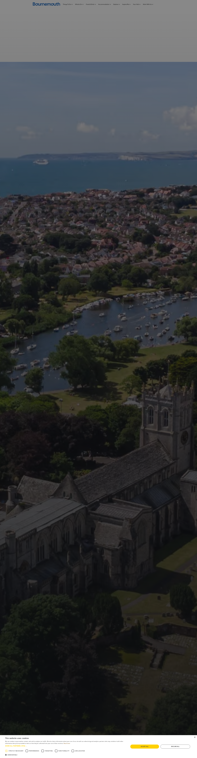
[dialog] (98, 746)
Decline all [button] (175, 746)
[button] (65, 745)
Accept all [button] (144, 746)
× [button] (194, 737)
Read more (67, 743)
